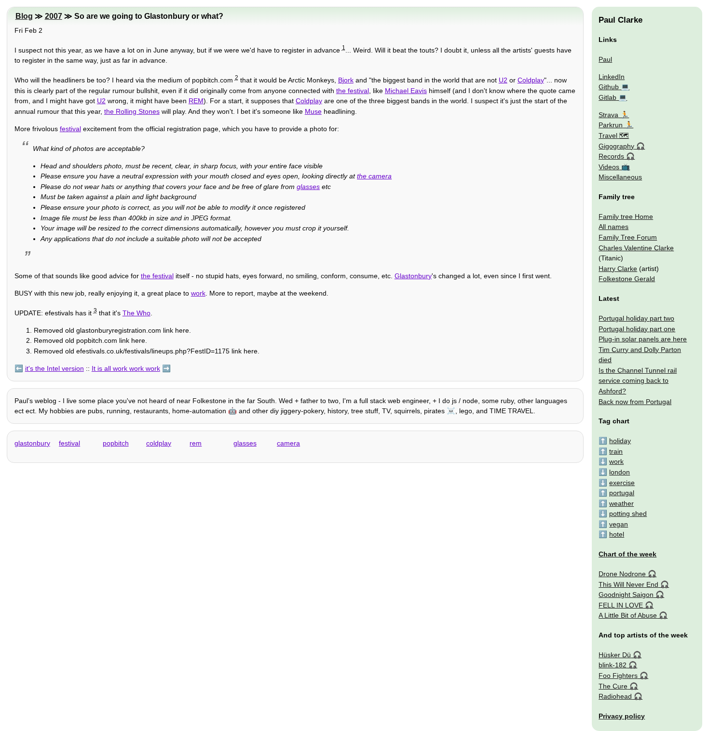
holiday (620, 441)
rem (196, 443)
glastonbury (32, 443)
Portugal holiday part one (637, 329)
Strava (608, 115)
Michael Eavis (406, 91)
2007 (53, 16)
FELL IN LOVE (621, 605)
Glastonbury (413, 276)
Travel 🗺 (614, 135)
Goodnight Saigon (626, 594)
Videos (609, 167)
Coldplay (531, 80)
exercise (622, 483)
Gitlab (607, 97)
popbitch (116, 443)
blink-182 (613, 665)
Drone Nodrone (622, 574)
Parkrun (611, 125)
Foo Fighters (618, 675)
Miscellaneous (620, 177)
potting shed (628, 513)
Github (609, 87)
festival (70, 129)
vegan (618, 524)
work (198, 293)
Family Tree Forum (628, 237)
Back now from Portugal (635, 402)
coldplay (158, 443)
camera (288, 443)
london (619, 472)
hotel (616, 534)
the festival (352, 91)
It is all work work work (126, 368)
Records (611, 156)
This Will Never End (628, 584)
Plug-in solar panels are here (643, 339)
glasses (308, 186)
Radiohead (615, 696)
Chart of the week (627, 554)
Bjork (346, 80)
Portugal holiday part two (636, 318)
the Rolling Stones (132, 111)
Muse (313, 111)
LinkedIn (612, 77)
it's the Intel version (54, 368)
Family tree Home (626, 216)
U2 (503, 80)
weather (621, 503)
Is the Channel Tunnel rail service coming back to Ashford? (638, 380)
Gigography (616, 146)
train (616, 451)
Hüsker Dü (615, 655)
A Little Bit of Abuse (628, 615)
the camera (374, 176)
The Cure (613, 686)
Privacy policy (622, 716)
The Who (136, 313)
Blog (24, 16)
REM (196, 101)
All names (613, 226)
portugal (621, 493)
